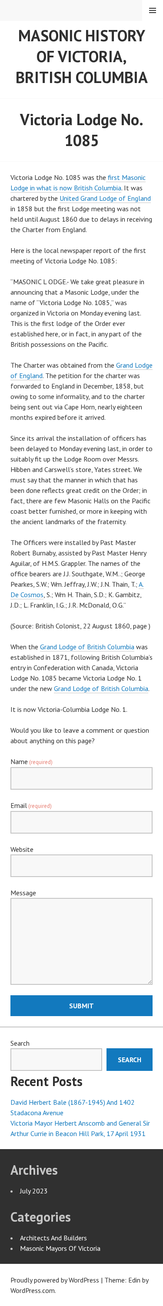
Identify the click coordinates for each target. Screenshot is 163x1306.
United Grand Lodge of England (105, 198)
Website (21, 849)
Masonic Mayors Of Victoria (60, 1248)
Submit (81, 1005)
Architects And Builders (53, 1237)
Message (23, 892)
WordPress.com (32, 1290)
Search (20, 1043)
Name (31, 761)
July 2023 (34, 1190)
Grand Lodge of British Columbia (87, 646)
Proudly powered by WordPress (54, 1280)
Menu (152, 10)
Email (31, 805)
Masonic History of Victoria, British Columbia (82, 56)
